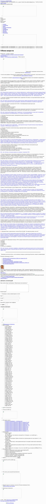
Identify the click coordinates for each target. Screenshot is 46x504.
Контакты (5, 31)
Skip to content (3, 3)
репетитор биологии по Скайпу (30, 275)
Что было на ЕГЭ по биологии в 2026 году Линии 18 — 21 (17, 425)
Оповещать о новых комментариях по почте (11, 293)
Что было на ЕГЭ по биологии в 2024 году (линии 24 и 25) (15, 258)
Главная (4, 24)
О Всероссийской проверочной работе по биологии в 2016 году (16, 262)
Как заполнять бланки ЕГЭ (8, 263)
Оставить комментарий (9, 276)
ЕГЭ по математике (7, 259)
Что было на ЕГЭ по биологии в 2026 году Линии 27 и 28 (17, 422)
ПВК (23, 275)
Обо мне (4, 30)
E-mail (2, 298)
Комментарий (3, 291)
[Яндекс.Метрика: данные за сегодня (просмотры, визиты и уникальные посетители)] (10, 503)
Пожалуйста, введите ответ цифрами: (8, 302)
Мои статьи (3, 272)
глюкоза (2, 275)
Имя (1, 295)
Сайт (1, 300)
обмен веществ (19, 275)
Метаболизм (6, 275)
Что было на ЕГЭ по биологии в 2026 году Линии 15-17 (16, 426)
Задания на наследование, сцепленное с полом (12, 261)
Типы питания (4, 55)
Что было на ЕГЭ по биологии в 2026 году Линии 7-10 (16, 428)
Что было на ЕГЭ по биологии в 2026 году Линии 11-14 (16, 427)
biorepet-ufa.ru (28, 72)
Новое (4, 26)
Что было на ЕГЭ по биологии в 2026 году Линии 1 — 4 (16, 430)
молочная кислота (12, 275)
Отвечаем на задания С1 (8, 260)
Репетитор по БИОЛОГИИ (12, 499)
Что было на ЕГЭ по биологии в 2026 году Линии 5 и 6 (16, 429)
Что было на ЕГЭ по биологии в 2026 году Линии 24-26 (16, 423)
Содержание (5, 25)
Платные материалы (7, 27)
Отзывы (4, 28)
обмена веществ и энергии (26, 75)
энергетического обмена (17, 77)
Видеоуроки (5, 32)
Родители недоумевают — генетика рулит (13, 421)
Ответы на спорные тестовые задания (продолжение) (11, 54)
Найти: (4, 457)
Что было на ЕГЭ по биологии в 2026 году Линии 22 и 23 (17, 424)
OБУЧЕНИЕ (5, 29)
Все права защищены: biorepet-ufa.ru (7, 500)
